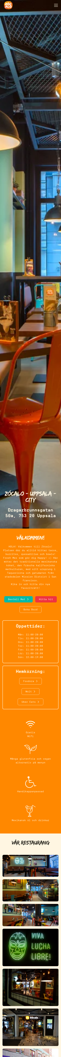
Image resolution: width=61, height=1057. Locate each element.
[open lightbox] (30, 867)
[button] (55, 5)
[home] (8, 5)
